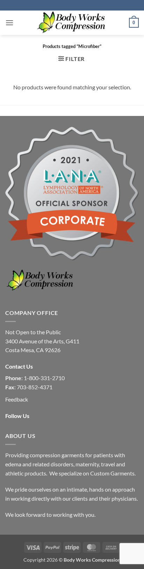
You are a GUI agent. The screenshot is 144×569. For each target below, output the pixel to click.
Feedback (16, 399)
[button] (9, 22)
